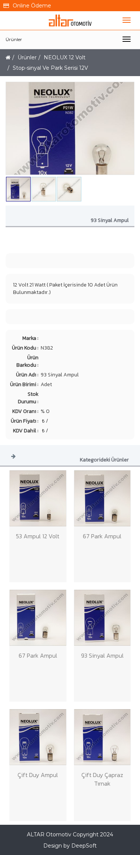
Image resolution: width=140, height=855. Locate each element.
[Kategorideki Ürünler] (13, 455)
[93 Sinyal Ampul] (102, 618)
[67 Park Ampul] (102, 498)
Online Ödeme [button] (32, 5)
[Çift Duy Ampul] (37, 737)
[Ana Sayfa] (8, 57)
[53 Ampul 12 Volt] (37, 498)
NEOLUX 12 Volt (64, 57)
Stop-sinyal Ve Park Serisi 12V (50, 68)
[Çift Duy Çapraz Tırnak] (102, 737)
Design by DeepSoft (70, 845)
